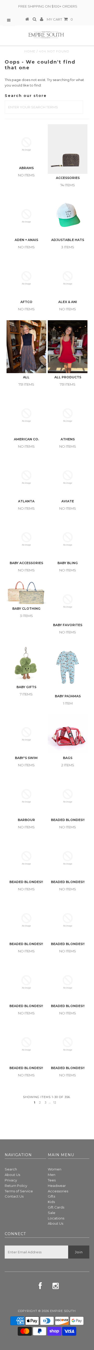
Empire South (63, 1311)
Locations (56, 1218)
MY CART (60, 19)
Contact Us (14, 1196)
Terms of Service (19, 1191)
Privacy (11, 1180)
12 (54, 1102)
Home (30, 51)
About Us (12, 1175)
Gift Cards (56, 1207)
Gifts (51, 1196)
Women (54, 1169)
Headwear (57, 1185)
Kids (51, 1202)
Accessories (58, 1191)
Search (11, 1169)
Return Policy (16, 1185)
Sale (51, 1213)
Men (51, 1175)
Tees (52, 1180)
